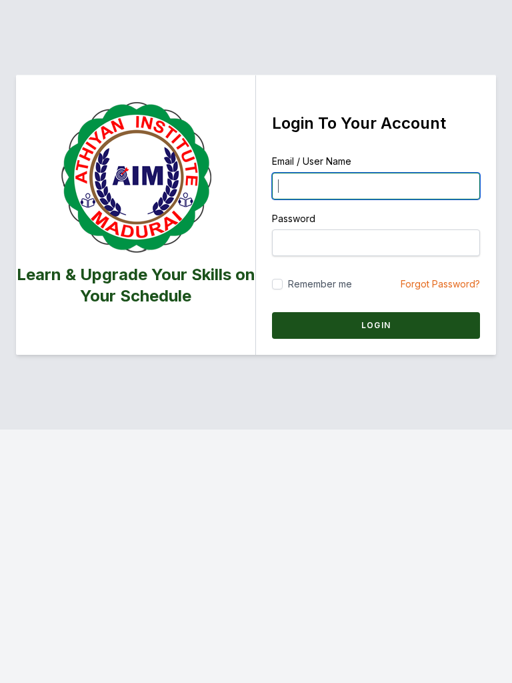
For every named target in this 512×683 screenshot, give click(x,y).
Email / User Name (311, 161)
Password (293, 218)
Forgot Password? (440, 283)
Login (376, 325)
